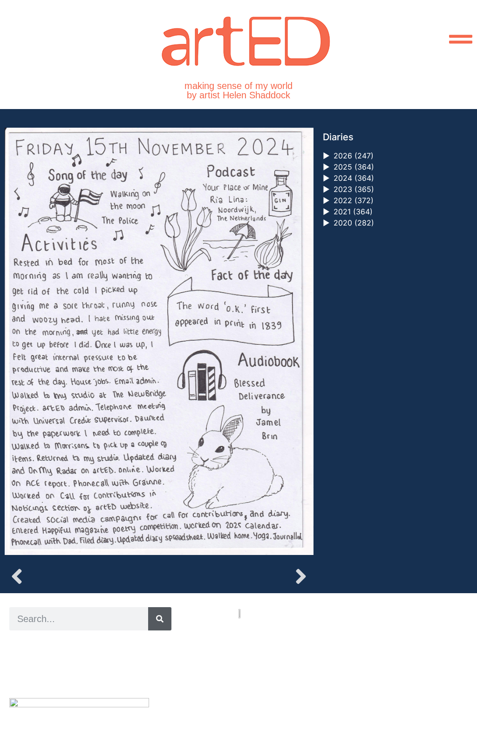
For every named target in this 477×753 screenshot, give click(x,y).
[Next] (236, 576)
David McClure (85, 676)
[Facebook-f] (263, 711)
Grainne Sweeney (94, 655)
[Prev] (82, 576)
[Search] (159, 618)
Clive (40, 666)
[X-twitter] (252, 711)
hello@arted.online (266, 677)
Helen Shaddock (85, 645)
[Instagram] (241, 711)
